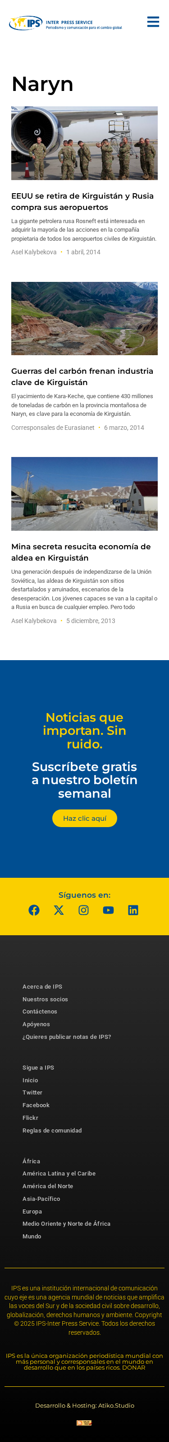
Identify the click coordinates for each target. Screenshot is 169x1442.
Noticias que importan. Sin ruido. (85, 731)
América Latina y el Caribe (59, 1173)
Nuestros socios (46, 999)
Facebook (36, 1105)
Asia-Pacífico (41, 1198)
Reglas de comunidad (52, 1130)
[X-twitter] (58, 910)
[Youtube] (108, 910)
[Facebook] (34, 910)
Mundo (32, 1236)
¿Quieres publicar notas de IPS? (67, 1036)
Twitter (33, 1092)
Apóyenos (36, 1024)
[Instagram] (83, 910)
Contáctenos (40, 1011)
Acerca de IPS (43, 986)
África (31, 1161)
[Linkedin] (133, 910)
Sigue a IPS (39, 1067)
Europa (32, 1211)
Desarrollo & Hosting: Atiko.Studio (84, 1405)
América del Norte (48, 1186)
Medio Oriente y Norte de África (67, 1223)
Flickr (30, 1117)
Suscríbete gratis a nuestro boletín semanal (85, 780)
